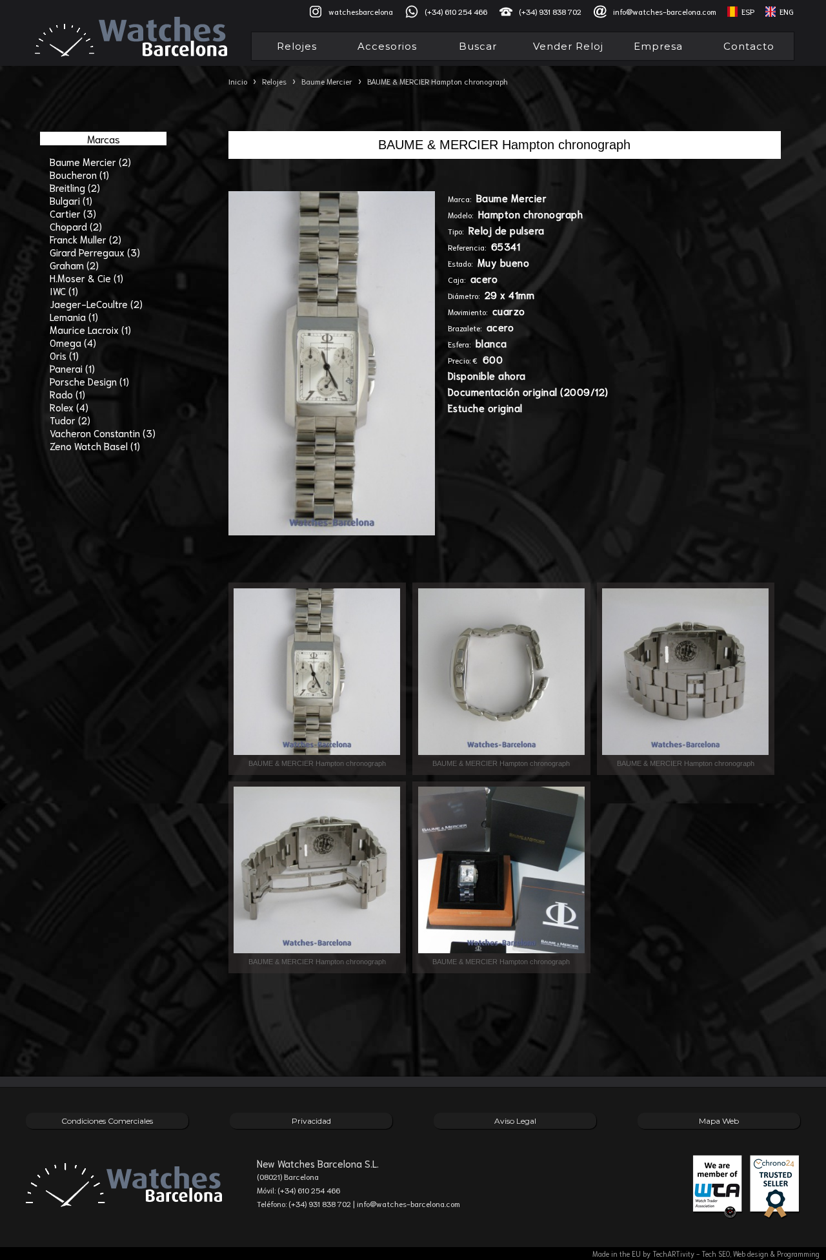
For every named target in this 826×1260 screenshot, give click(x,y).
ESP (747, 11)
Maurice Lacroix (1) (90, 329)
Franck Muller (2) (85, 238)
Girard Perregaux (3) (95, 251)
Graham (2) (74, 264)
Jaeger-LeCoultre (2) (96, 303)
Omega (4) (73, 342)
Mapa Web (719, 1121)
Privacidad (311, 1121)
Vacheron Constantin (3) (103, 432)
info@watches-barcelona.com (664, 11)
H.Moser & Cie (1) (86, 277)
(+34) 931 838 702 (550, 11)
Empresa (658, 46)
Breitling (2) (75, 187)
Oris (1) (64, 355)
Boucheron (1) (79, 174)
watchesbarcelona (360, 11)
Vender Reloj (568, 46)
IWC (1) (64, 290)
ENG (787, 11)
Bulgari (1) (71, 200)
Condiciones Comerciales (107, 1121)
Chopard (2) (76, 226)
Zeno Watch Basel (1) (95, 445)
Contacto (748, 46)
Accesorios (387, 46)
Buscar (478, 46)
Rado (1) (67, 393)
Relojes (297, 46)
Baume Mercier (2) (90, 161)
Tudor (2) (70, 419)
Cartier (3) (73, 213)
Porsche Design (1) (89, 381)
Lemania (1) (74, 316)
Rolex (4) (69, 406)
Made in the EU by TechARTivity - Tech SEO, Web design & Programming (706, 1253)
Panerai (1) (72, 368)
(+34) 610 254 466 (456, 11)
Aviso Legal (515, 1121)
